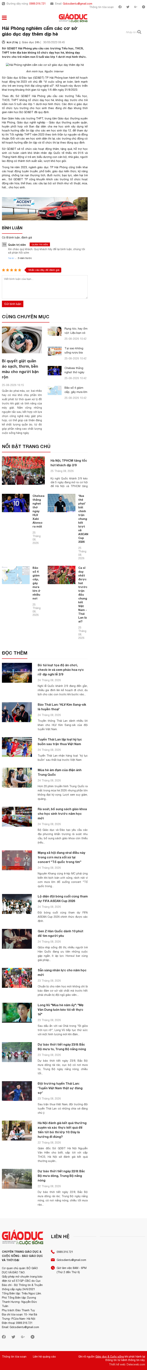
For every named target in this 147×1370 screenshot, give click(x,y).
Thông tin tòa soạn (101, 7)
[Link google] (135, 7)
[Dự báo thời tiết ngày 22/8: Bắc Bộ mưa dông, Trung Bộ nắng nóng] (17, 1179)
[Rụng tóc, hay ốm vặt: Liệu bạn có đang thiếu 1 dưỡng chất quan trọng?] (55, 331)
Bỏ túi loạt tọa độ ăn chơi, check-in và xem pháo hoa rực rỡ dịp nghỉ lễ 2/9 (61, 669)
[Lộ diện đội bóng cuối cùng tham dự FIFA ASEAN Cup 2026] (17, 904)
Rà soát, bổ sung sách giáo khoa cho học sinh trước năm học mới (62, 813)
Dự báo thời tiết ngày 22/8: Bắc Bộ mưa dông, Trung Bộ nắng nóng (61, 1175)
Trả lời (11, 258)
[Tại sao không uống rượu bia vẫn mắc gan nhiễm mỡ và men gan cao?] (55, 351)
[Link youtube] (143, 7)
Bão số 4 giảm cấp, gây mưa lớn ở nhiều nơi (76, 392)
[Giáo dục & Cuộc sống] (73, 18)
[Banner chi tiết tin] (45, 208)
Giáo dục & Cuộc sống (109, 1356)
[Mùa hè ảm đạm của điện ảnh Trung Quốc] (17, 778)
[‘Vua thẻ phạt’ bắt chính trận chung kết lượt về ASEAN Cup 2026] (61, 503)
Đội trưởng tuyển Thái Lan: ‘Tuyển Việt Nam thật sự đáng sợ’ (60, 1088)
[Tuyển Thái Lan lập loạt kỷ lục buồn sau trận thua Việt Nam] (17, 747)
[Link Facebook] (120, 7)
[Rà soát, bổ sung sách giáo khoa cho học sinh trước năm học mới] (17, 817)
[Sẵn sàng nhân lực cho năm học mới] (17, 978)
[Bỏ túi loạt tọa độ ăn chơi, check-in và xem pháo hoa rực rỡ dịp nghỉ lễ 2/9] (17, 673)
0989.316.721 (37, 3)
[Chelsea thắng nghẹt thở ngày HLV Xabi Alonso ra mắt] (55, 370)
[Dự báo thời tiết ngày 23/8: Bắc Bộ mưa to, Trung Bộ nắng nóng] (17, 1052)
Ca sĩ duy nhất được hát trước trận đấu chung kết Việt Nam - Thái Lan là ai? (82, 594)
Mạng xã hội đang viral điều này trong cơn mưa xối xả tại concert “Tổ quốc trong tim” (61, 857)
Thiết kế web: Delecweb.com (127, 1364)
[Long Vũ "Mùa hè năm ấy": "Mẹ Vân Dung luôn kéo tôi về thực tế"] (17, 1013)
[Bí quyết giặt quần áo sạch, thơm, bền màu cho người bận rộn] (22, 340)
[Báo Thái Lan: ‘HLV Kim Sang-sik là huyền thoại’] (17, 712)
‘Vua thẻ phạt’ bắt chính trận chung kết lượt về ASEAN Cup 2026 (83, 518)
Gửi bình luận (12, 303)
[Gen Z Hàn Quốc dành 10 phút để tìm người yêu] (17, 939)
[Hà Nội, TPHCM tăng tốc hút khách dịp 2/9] (23, 470)
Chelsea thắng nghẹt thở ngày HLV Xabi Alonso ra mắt (38, 511)
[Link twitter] (127, 7)
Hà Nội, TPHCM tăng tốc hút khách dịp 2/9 (69, 463)
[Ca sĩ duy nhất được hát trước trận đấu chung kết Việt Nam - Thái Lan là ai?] (61, 575)
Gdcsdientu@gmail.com (77, 3)
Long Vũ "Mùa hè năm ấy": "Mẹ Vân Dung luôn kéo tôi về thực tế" (60, 1009)
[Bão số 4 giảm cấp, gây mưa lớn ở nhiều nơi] (55, 390)
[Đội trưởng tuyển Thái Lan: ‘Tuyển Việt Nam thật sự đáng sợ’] (17, 1091)
